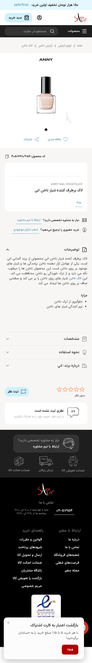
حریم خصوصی (31, 586)
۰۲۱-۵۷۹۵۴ (64, 510)
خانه (80, 46)
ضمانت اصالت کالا (19, 470)
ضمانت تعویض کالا (73, 471)
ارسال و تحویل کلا (29, 555)
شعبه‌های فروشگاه (66, 555)
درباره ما (73, 539)
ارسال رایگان (46, 470)
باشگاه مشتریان (31, 570)
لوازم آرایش (64, 46)
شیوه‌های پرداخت (30, 547)
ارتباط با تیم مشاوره (29, 220)
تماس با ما (72, 547)
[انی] (46, 61)
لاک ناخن (27, 46)
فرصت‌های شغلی (67, 562)
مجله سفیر (71, 570)
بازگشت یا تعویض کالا (27, 578)
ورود (70, 649)
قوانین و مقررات (31, 539)
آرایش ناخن (45, 46)
